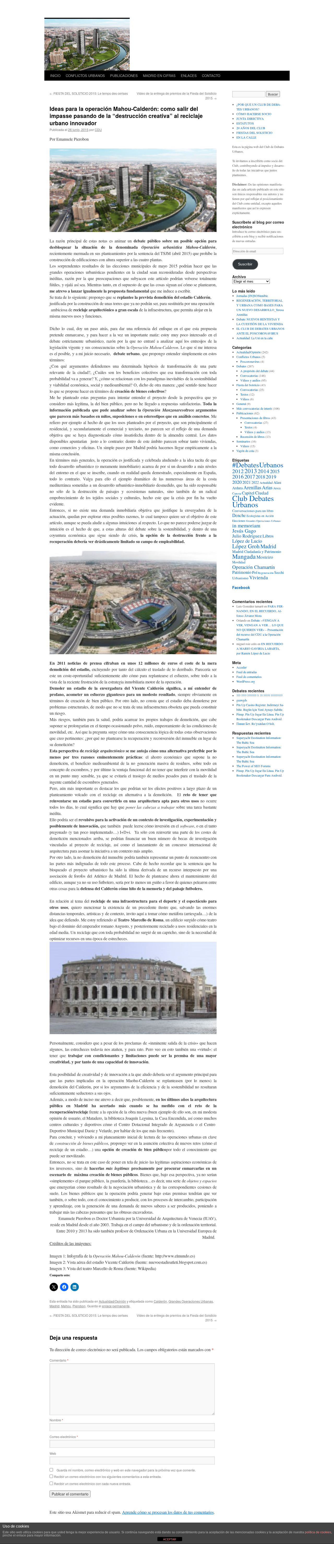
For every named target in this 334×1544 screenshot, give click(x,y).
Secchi (279, 572)
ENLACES (189, 75)
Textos (244, 394)
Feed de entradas (246, 672)
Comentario (59, 1360)
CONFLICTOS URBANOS (85, 75)
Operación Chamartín (253, 567)
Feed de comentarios (249, 677)
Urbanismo (240, 578)
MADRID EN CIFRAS (159, 75)
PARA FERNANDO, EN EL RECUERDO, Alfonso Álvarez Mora (260, 611)
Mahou (66, 1306)
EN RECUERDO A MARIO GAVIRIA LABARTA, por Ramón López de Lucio (259, 648)
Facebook (241, 587)
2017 (249, 476)
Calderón (160, 1301)
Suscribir (245, 264)
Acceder (241, 667)
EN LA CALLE (246, 137)
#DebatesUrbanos (257, 464)
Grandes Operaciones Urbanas (191, 1301)
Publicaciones (244, 413)
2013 (250, 471)
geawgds (241, 700)
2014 (263, 471)
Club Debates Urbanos (253, 501)
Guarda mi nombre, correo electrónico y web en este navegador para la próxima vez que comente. (126, 1470)
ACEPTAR (169, 1539)
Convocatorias (249, 375)
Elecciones (238, 521)
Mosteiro (265, 557)
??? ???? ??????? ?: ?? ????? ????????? (259, 695)
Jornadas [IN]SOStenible (252, 296)
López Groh (246, 546)
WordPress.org (245, 681)
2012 (238, 471)
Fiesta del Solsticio (248, 385)
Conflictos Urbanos (248, 357)
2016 (238, 476)
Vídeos (244, 399)
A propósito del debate (254, 371)
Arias (267, 487)
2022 (255, 482)
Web (53, 1453)
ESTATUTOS (245, 123)
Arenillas (252, 487)
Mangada (244, 556)
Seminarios (243, 441)
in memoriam (246, 525)
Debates (241, 366)
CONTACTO (211, 75)
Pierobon (79, 1306)
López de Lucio (247, 541)
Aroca (277, 488)
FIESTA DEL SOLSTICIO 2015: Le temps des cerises (89, 93)
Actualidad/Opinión (112, 1301)
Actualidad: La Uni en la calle (254, 338)
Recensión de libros (252, 436)
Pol (254, 572)
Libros (268, 536)
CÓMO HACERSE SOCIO (253, 114)
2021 (246, 482)
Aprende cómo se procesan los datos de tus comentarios (168, 1512)
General (241, 404)
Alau (277, 482)
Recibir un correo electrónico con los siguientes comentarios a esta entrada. (108, 1476)
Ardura (237, 487)
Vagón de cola (245, 451)
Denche (239, 515)
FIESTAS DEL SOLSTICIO (254, 132)
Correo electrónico (64, 1436)
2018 (260, 476)
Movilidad (238, 562)
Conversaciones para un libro (252, 510)
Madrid (54, 1306)
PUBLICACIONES (124, 75)
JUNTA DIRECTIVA (250, 118)
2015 (274, 471)
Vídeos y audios (250, 380)
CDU (98, 129)
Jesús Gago (244, 530)
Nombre (56, 1420)
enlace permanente (116, 1306)
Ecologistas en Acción (260, 516)
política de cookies (318, 1532)
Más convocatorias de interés (254, 408)
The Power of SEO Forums (253, 766)
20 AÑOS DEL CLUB (250, 128)
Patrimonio (241, 572)
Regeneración (265, 573)
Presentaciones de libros (255, 418)
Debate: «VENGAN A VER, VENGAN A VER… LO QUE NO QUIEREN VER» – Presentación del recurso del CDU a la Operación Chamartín (259, 629)
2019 (271, 476)
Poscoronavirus (250, 361)
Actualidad (266, 483)
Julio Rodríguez (247, 536)
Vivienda (258, 577)
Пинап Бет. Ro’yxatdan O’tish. (255, 724)
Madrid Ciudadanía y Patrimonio (256, 551)
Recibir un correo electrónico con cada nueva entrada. (92, 1483)
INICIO (55, 75)
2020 (237, 482)
